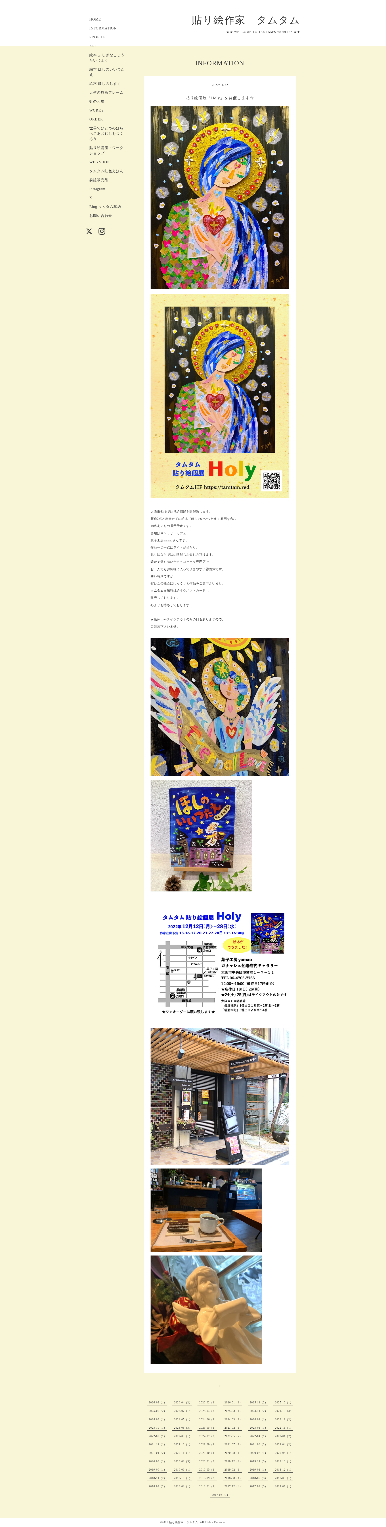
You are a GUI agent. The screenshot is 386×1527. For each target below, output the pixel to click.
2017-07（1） (284, 1486)
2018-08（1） (233, 1478)
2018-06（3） (259, 1478)
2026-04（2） (183, 1402)
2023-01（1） (259, 1427)
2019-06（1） (183, 1469)
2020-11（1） (183, 1452)
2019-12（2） (233, 1461)
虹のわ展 (97, 101)
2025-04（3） (208, 1411)
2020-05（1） (284, 1452)
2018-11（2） (158, 1478)
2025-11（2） (259, 1402)
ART (93, 46)
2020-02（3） (183, 1461)
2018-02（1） (183, 1486)
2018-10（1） (183, 1478)
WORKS (96, 110)
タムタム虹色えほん (106, 171)
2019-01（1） (259, 1469)
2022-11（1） (284, 1427)
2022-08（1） (183, 1436)
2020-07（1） (259, 1452)
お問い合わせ (100, 216)
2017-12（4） (233, 1486)
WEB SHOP (99, 162)
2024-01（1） (259, 1419)
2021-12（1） (158, 1444)
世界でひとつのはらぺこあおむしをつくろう (106, 133)
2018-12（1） (284, 1469)
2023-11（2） (284, 1419)
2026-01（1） (233, 1402)
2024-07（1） (183, 1419)
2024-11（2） (259, 1411)
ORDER (96, 119)
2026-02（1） (208, 1402)
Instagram (97, 189)
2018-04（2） (158, 1486)
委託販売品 (98, 180)
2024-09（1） (158, 1419)
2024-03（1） (233, 1419)
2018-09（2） (208, 1478)
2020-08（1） (233, 1452)
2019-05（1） (208, 1469)
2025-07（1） (183, 1411)
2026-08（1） (158, 1402)
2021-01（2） (158, 1452)
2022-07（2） (208, 1436)
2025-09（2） (158, 1411)
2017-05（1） (221, 1494)
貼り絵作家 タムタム (240, 20)
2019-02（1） (233, 1469)
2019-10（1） (284, 1461)
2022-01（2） (284, 1436)
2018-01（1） (208, 1486)
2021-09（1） (208, 1444)
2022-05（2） (233, 1436)
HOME (95, 19)
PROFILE (97, 37)
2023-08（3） (183, 1427)
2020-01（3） (208, 1461)
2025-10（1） (284, 1402)
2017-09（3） (259, 1486)
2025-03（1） (233, 1411)
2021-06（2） (259, 1444)
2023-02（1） (233, 1427)
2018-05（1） (284, 1478)
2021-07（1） (233, 1444)
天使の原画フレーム (106, 92)
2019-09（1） (158, 1469)
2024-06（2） (208, 1419)
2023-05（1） (208, 1427)
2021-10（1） (183, 1444)
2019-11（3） (259, 1461)
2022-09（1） (158, 1436)
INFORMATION (103, 28)
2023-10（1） (158, 1427)
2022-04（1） (259, 1436)
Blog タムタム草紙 (105, 207)
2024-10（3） (284, 1411)
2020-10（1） (208, 1452)
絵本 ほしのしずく (105, 83)
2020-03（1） (158, 1461)
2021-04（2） (284, 1444)
